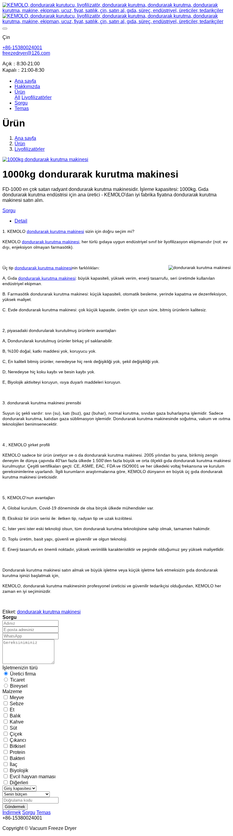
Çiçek (16, 734)
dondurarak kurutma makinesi (55, 231)
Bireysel (19, 686)
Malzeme (12, 691)
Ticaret (17, 679)
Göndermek (15, 806)
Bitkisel (17, 746)
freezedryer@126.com (26, 53)
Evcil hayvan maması (33, 776)
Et (12, 709)
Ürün (20, 143)
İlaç (13, 764)
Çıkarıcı (18, 740)
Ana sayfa (25, 81)
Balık (15, 715)
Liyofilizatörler (30, 149)
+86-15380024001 (22, 47)
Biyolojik (19, 770)
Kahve (17, 721)
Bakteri (17, 758)
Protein (17, 752)
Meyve (17, 697)
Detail (21, 220)
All (17, 97)
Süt (13, 728)
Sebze (17, 703)
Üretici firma (23, 673)
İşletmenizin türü (20, 667)
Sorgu (8, 210)
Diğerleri (19, 782)
